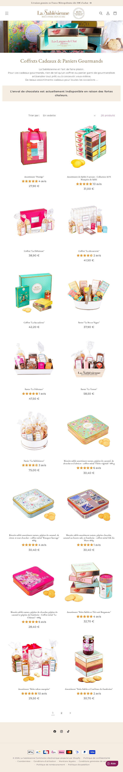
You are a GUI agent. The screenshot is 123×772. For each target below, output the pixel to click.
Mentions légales (67, 761)
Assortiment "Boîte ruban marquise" (34, 689)
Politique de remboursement (51, 765)
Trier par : (34, 115)
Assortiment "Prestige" (34, 177)
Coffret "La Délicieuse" (34, 251)
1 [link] (52, 712)
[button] (6, 13)
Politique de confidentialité (96, 758)
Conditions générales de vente (94, 761)
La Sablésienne (28, 758)
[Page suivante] (70, 713)
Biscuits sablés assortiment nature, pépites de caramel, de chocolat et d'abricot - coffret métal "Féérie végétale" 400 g (89, 462)
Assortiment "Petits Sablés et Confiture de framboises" (89, 689)
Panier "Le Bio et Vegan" (89, 322)
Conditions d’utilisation (45, 761)
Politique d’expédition (79, 765)
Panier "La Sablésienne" (34, 461)
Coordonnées (23, 761)
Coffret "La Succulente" (34, 322)
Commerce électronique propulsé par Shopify (58, 758)
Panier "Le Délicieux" (34, 389)
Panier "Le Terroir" (89, 389)
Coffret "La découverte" (88, 251)
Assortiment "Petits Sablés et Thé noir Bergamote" (89, 612)
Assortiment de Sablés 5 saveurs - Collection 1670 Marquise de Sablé (89, 178)
